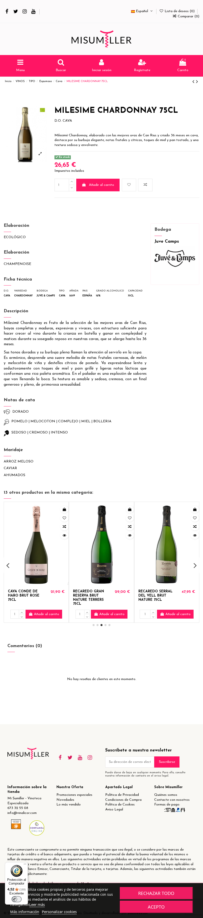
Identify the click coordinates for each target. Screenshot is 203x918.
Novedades (65, 800)
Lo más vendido (68, 804)
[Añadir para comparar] (145, 185)
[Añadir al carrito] (64, 509)
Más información (24, 911)
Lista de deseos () (180, 11)
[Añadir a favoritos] (129, 185)
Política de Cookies (120, 804)
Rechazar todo (156, 893)
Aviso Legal (114, 809)
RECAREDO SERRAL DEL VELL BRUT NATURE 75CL (155, 596)
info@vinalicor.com (22, 813)
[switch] (17, 899)
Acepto (156, 907)
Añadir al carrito (101, 185)
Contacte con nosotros (172, 800)
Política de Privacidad (122, 795)
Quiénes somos (165, 795)
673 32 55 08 (17, 808)
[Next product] (197, 82)
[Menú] (25, 865)
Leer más (37, 904)
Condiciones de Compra (123, 800)
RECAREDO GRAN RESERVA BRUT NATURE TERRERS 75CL (88, 598)
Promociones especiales (74, 795)
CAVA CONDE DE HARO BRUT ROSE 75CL (23, 596)
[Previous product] (194, 82)
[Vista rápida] (64, 535)
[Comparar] (64, 526)
